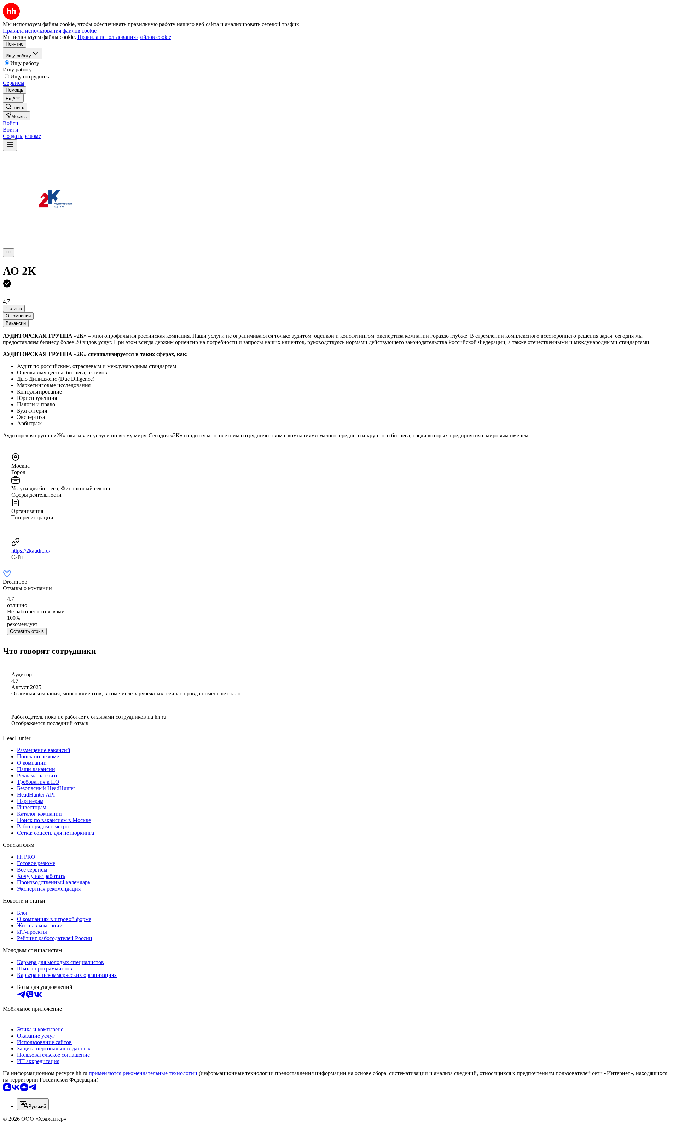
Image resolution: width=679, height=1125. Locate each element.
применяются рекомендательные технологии (143, 1073)
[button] (10, 123)
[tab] (18, 316)
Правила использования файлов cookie (124, 37)
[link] (15, 107)
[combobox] (33, 1104)
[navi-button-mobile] (10, 145)
